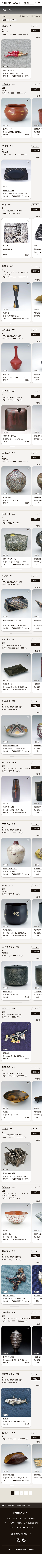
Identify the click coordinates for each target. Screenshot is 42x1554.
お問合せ (36, 30)
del (7, 20)
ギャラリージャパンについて (17, 1518)
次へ (30, 1493)
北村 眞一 (6, 1433)
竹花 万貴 (6, 1008)
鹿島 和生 (6, 701)
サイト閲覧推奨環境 (31, 1523)
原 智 (4, 204)
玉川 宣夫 (6, 453)
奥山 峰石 (6, 885)
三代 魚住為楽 (8, 947)
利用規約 (19, 1523)
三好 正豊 (6, 330)
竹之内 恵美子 (8, 1374)
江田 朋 (5, 1129)
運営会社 (30, 1527)
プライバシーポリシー (17, 1527)
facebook (24, 1540)
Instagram (18, 1540)
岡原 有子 (6, 1251)
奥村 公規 (6, 514)
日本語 (16, 1534)
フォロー (35, 26)
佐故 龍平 (6, 1312)
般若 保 (5, 266)
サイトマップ (9, 1523)
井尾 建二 (6, 824)
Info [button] (27, 34)
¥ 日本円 (24, 1534)
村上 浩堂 (6, 762)
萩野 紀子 (6, 1187)
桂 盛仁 (5, 26)
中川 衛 (5, 146)
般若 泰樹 (6, 1067)
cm (30, 1534)
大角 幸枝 (6, 84)
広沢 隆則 (6, 391)
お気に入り (36, 3)
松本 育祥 (6, 639)
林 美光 (5, 576)
